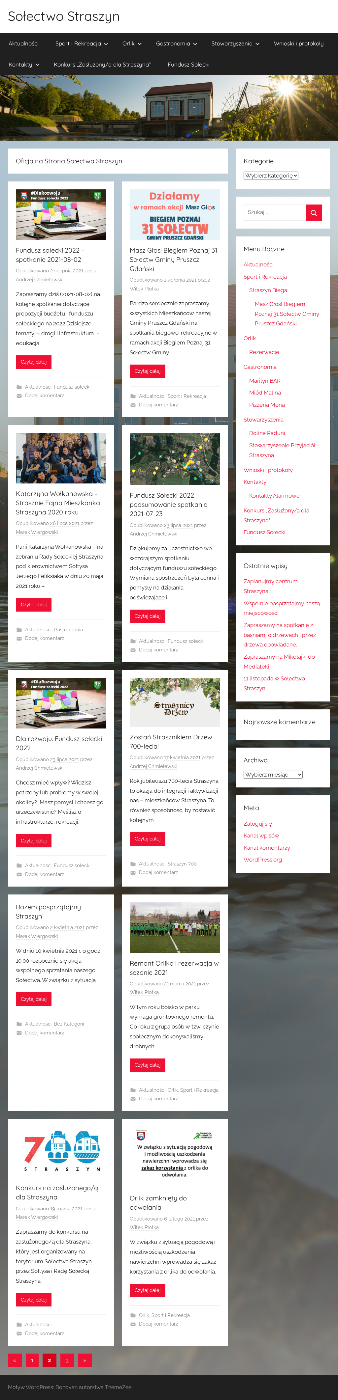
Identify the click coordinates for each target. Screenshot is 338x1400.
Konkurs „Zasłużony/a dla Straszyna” (102, 64)
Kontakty (20, 64)
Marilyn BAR (265, 380)
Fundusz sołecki (72, 387)
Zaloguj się (258, 823)
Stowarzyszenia (232, 43)
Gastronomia (173, 43)
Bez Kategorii (69, 1024)
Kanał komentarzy (267, 847)
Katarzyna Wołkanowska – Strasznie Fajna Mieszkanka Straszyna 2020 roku (58, 502)
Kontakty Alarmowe (274, 495)
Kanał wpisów (261, 835)
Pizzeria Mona (267, 404)
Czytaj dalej (34, 362)
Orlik (128, 43)
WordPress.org (263, 859)
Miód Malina (265, 392)
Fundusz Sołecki (189, 64)
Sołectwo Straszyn (64, 16)
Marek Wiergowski (37, 532)
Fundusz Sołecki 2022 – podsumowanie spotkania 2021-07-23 (169, 504)
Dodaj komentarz (44, 395)
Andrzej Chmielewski (39, 280)
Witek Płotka (144, 289)
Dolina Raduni (267, 433)
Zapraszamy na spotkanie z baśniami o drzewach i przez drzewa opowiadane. (280, 635)
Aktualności (24, 43)
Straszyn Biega (268, 290)
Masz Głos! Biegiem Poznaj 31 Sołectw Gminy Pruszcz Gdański (173, 259)
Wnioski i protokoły (299, 43)
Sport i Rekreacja (78, 43)
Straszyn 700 (182, 864)
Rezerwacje (264, 352)
